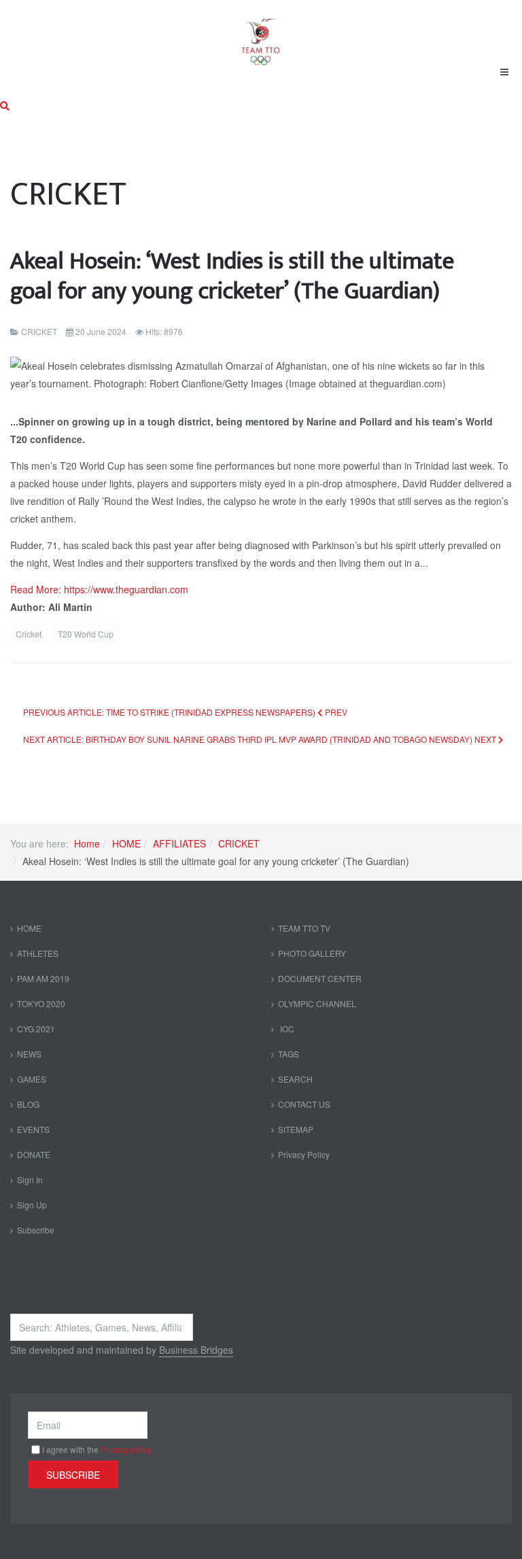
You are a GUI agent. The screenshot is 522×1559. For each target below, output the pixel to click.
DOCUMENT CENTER (320, 978)
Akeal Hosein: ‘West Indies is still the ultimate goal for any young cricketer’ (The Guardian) (232, 276)
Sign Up (32, 1204)
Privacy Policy (304, 1154)
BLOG (28, 1104)
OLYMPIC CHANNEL (317, 1003)
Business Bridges (196, 1349)
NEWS (29, 1053)
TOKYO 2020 (41, 1003)
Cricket (30, 634)
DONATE (33, 1154)
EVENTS (33, 1129)
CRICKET (239, 843)
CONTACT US (304, 1104)
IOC (286, 1028)
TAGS (288, 1053)
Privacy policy (126, 1449)
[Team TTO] (261, 35)
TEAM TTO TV (304, 928)
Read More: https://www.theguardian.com (99, 589)
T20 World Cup (86, 634)
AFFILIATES (179, 843)
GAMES (31, 1079)
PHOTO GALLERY (312, 953)
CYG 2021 (36, 1028)
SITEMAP (295, 1129)
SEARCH (295, 1079)
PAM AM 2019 (43, 978)
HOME (126, 843)
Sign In (30, 1179)
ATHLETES (37, 953)
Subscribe (35, 1230)
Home (87, 843)
